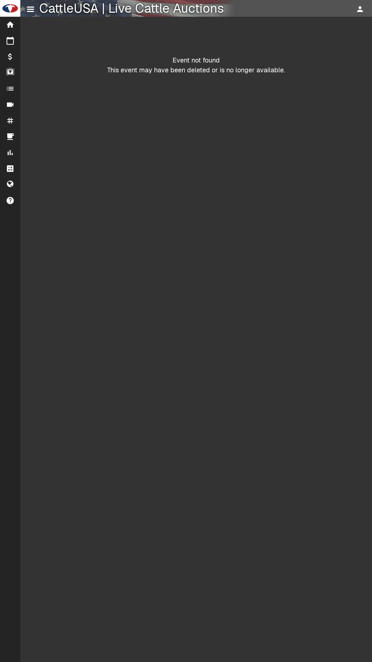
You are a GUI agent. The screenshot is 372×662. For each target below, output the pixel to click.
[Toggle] (30, 10)
